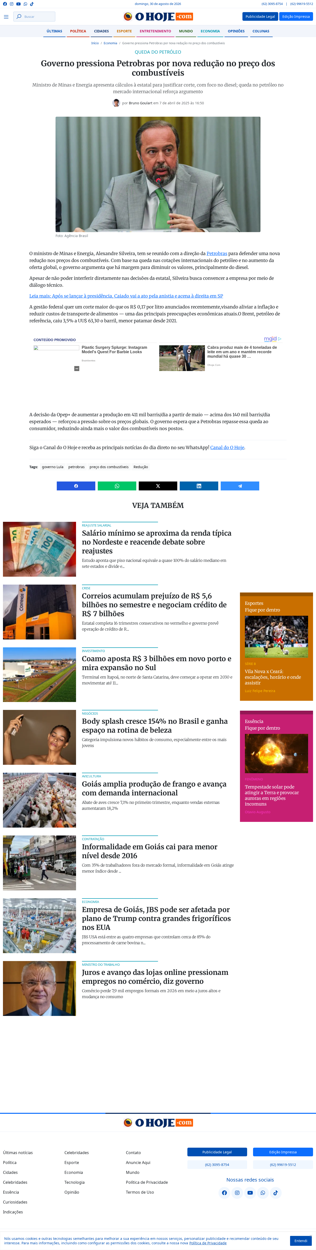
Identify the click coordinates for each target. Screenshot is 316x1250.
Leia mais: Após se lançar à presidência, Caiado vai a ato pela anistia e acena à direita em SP (126, 296)
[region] (158, 1241)
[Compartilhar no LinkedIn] (198, 486)
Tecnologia (74, 1182)
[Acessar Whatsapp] (25, 3)
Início (95, 43)
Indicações (13, 1212)
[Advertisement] (277, 553)
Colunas (261, 31)
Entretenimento (155, 31)
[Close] (311, 1236)
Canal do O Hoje (227, 447)
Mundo (186, 31)
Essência (11, 1192)
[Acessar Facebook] (5, 3)
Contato (133, 1152)
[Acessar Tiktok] (32, 3)
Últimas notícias (18, 1152)
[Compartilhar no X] (158, 486)
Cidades (101, 31)
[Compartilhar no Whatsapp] (117, 486)
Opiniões (236, 31)
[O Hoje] (158, 17)
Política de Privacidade (208, 1243)
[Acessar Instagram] (11, 3)
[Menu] (7, 17)
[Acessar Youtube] (18, 3)
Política (78, 31)
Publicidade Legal (217, 1152)
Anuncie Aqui (138, 1162)
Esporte (124, 31)
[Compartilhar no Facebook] (76, 486)
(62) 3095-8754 (272, 3)
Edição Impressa (283, 1152)
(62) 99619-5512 (301, 3)
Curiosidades (15, 1202)
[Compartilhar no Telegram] (239, 486)
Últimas (54, 31)
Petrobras (217, 253)
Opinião (71, 1192)
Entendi (301, 1240)
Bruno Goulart (140, 103)
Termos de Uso (140, 1192)
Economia (210, 31)
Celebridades (15, 1182)
